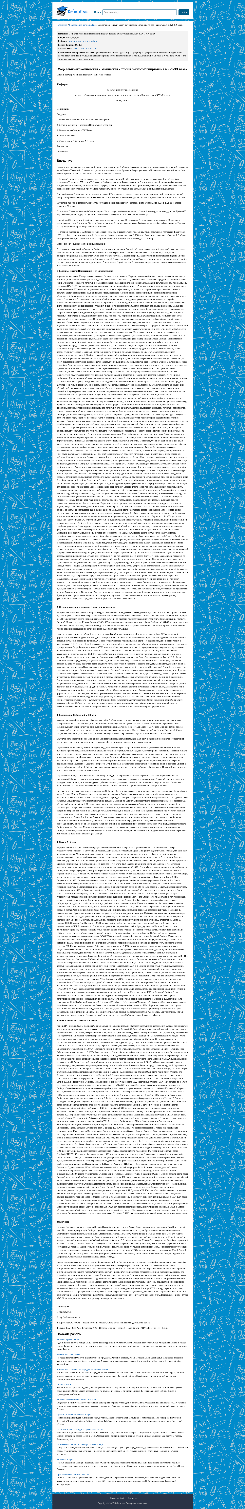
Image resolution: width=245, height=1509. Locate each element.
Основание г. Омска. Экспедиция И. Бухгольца (80, 1444)
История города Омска (68, 1339)
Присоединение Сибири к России (73, 1474)
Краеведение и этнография (82, 41)
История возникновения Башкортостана (76, 1399)
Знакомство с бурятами (68, 1354)
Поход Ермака (64, 1384)
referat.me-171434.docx (86, 48)
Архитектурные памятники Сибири (73, 1414)
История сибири (64, 1459)
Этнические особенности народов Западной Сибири (82, 1369)
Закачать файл (117, 1498)
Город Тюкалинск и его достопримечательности (80, 1429)
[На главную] (72, 11)
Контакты (132, 1498)
